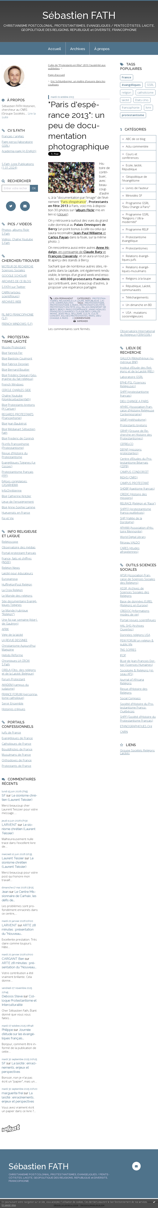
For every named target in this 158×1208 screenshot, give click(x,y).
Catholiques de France (16, 744)
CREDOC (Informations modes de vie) (134, 613)
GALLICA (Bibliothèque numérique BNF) (137, 360)
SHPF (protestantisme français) (134, 393)
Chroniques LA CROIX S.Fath (16, 662)
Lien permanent (63, 298)
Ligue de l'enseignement (18, 501)
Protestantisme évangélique (134, 239)
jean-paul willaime (70, 313)
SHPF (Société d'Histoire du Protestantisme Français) (138, 718)
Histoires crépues (13, 709)
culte (86, 313)
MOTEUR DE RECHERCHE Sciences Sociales (17, 268)
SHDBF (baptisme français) (137, 488)
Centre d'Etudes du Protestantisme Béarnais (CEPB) (136, 462)
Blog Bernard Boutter (15, 369)
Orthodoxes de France (17, 760)
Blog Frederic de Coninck (18, 438)
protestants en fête (92, 305)
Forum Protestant (13, 679)
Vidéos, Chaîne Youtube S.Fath (17, 241)
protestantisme (94, 303)
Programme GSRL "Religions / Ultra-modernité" (135, 218)
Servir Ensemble (12, 703)
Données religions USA (135, 635)
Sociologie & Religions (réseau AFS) (137, 672)
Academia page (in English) (19, 151)
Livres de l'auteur (137, 188)
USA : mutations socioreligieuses (134, 314)
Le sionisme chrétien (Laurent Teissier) (19, 797)
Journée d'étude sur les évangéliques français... (18, 1034)
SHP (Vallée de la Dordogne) (131, 520)
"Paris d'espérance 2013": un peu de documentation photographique (78, 125)
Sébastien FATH (79, 15)
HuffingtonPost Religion (17, 584)
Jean (5, 892)
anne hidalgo (97, 309)
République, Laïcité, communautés (136, 288)
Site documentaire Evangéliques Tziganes (19, 603)
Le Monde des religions (17, 595)
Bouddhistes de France (17, 749)
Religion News (11, 568)
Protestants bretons (133, 425)
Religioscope (10, 542)
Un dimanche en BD (139, 305)
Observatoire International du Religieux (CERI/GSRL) (137, 333)
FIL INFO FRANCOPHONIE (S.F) (18, 316)
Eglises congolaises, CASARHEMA (14, 483)
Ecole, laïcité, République (132, 167)
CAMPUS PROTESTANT (134, 483)
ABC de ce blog (135, 139)
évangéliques (131, 85)
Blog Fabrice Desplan (15, 364)
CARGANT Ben (13, 959)
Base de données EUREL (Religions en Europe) (136, 603)
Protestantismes (137, 248)
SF (4, 795)
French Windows (13, 384)
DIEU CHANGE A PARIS (134, 401)
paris (92, 315)
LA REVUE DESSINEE (14, 640)
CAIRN (124, 732)
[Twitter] (11, 206)
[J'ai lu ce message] (154, 1201)
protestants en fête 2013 (65, 307)
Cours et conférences (130, 156)
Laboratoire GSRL (131, 377)
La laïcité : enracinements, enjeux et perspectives (19, 1067)
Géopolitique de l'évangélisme (134, 178)
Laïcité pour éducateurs (17, 573)
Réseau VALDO (130, 542)
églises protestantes (74, 315)
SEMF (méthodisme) (133, 419)
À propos (101, 49)
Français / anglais (13, 136)
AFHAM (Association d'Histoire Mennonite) (137, 529)
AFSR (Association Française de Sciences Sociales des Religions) (137, 579)
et (77, 235)
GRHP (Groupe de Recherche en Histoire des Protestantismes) (136, 434)
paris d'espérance (76, 309)
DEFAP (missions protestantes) (131, 451)
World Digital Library (133, 537)
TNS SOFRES (128, 650)
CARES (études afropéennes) (130, 550)
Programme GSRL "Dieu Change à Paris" (136, 205)
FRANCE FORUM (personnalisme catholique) (20, 696)
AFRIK (5, 629)
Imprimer (82, 321)
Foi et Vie (8, 518)
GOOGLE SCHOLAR (14, 275)
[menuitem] (55, 48)
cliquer (62, 214)
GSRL (150, 85)
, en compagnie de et (78, 251)
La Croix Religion (12, 590)
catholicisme (145, 92)
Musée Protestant (14, 347)
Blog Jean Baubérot (14, 423)
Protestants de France (16, 766)
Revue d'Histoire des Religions (133, 690)
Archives (77, 49)
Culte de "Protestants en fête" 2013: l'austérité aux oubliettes (77, 66)
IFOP (123, 655)
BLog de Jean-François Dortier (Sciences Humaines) (137, 663)
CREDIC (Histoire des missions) (133, 496)
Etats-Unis (142, 100)
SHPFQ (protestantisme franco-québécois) (135, 511)
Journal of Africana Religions (132, 681)
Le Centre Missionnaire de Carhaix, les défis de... (19, 896)
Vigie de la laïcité (12, 635)
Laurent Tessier (13, 858)
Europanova (10, 579)
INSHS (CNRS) (129, 477)
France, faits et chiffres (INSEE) (17, 560)
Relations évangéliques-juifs (135, 258)
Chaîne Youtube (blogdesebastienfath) (16, 397)
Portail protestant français (19, 553)
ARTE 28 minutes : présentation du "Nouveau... (19, 929)
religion (126, 92)
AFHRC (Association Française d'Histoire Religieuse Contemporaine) (137, 410)
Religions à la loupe (71, 300)
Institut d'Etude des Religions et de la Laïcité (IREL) (137, 369)
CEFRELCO (126, 444)
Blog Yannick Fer (12, 353)
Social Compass (130, 698)
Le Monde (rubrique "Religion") (15, 612)
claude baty (83, 311)
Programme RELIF (137, 229)
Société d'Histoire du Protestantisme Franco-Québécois (137, 707)
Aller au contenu (12, 3)
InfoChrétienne (12, 490)
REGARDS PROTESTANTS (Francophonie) (18, 416)
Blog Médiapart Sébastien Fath (18, 431)
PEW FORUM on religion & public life (137, 642)
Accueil (54, 49)
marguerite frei (12, 1093)
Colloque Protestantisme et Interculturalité (19, 1000)
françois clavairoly (62, 311)
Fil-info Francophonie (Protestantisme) (15, 446)
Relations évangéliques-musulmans (135, 269)
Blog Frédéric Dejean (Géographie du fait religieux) (19, 377)
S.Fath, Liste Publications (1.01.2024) (18, 166)
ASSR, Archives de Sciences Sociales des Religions (134, 592)
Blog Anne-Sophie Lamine (18, 507)
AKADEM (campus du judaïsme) (15, 686)
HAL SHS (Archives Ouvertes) (132, 627)
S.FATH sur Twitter (13, 287)
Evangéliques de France (17, 738)
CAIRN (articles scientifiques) (11, 294)
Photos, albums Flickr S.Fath (15, 231)
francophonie (131, 107)
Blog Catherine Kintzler (16, 496)
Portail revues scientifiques (138, 620)
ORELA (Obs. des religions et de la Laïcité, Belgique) (19, 672)
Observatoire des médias (18, 547)
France (126, 77)
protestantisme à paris (64, 305)
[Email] (25, 206)
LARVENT (9, 825)
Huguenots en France (16, 512)
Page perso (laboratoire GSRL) (17, 143)
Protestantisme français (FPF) (17, 474)
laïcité (125, 100)
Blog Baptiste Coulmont (17, 358)
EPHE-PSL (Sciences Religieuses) (133, 384)
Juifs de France (11, 732)
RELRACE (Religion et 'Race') (138, 503)
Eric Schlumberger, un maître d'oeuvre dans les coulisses (76, 83)
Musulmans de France (16, 754)
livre (148, 107)
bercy (61, 309)
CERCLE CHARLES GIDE (16, 390)
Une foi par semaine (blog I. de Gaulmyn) (20, 621)
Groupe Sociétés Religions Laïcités (137, 751)
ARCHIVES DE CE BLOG (16, 281)
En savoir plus (9, 1205)
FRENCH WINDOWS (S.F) (17, 324)
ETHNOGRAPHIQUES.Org (136, 726)
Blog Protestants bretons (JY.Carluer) (18, 406)
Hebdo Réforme (12, 655)
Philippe (7, 1030)
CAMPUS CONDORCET (134, 472)
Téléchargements (137, 297)
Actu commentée (137, 146)
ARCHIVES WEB (11, 301)
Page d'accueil (56, 75)
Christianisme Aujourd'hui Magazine (18, 647)
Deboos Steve (12, 996)
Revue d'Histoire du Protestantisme (15, 455)
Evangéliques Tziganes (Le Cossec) (18, 464)
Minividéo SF (134, 195)
